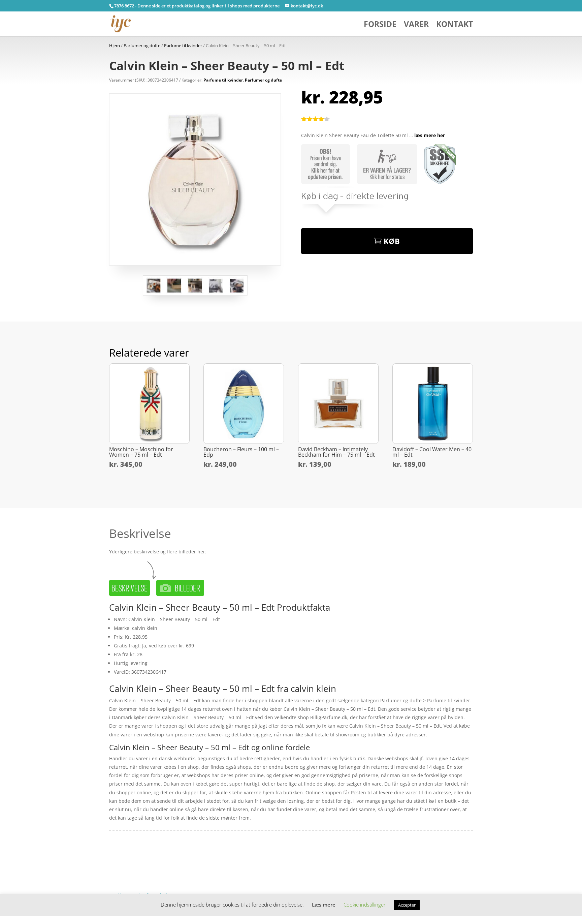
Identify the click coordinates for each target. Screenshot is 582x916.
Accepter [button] (407, 905)
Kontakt (454, 25)
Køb (392, 241)
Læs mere (323, 904)
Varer (416, 25)
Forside (380, 25)
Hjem (114, 45)
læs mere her (429, 135)
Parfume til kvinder (183, 45)
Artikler (134, 864)
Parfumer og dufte (142, 45)
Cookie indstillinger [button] (365, 904)
